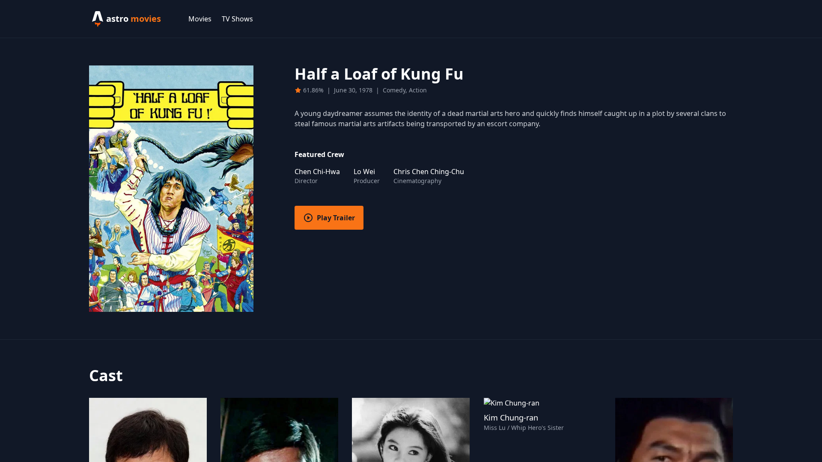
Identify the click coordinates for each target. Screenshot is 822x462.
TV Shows (237, 19)
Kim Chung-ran (511, 417)
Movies (199, 19)
